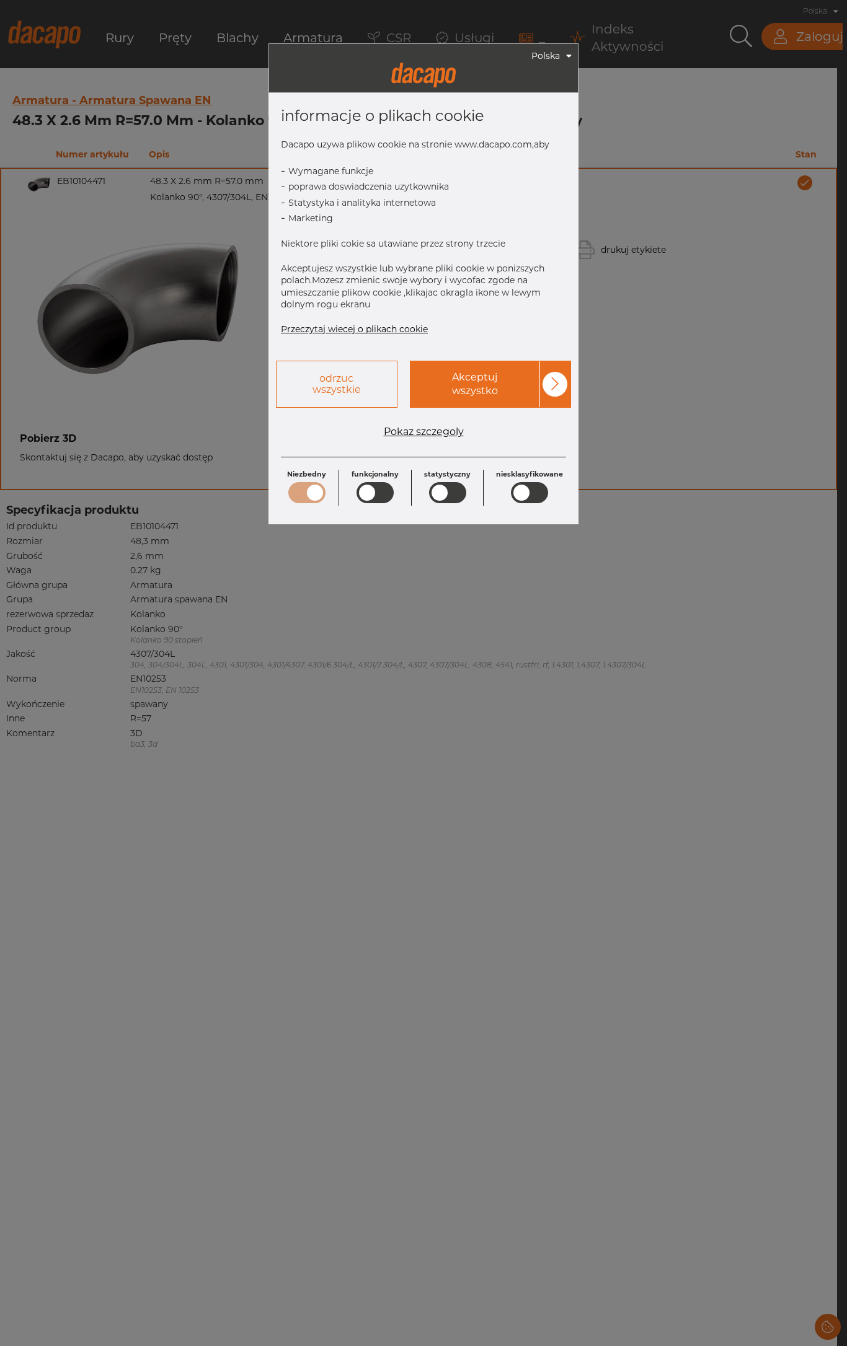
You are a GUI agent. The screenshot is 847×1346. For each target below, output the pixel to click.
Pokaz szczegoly (424, 432)
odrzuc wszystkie (337, 383)
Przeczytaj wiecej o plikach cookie (354, 329)
